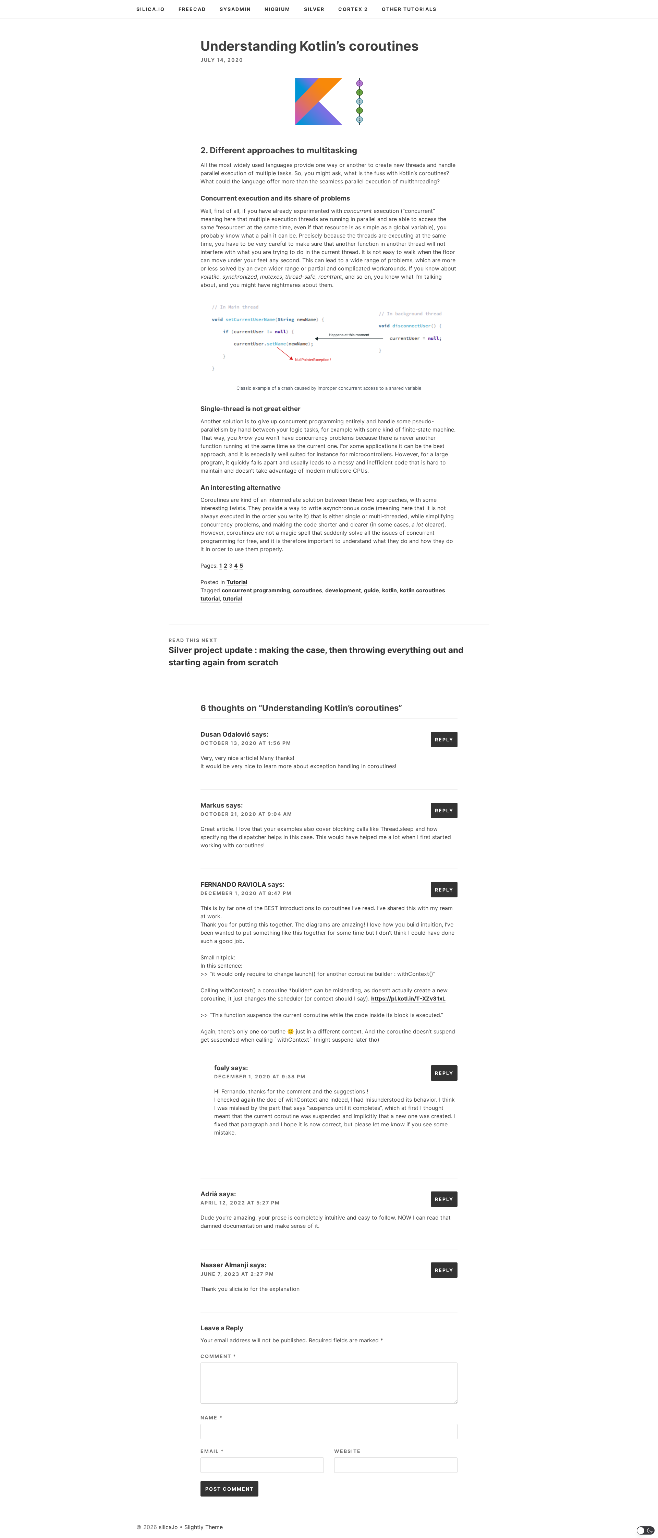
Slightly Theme (203, 1527)
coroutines (307, 590)
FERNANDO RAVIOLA (233, 884)
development (343, 590)
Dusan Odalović (225, 734)
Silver (314, 9)
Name (211, 1417)
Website (347, 1451)
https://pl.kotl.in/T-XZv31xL (408, 998)
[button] (646, 1530)
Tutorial (237, 582)
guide (371, 590)
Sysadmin (235, 9)
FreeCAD (192, 9)
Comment (218, 1356)
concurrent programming (256, 590)
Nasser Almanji (224, 1265)
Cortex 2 (353, 9)
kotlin (389, 590)
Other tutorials (409, 9)
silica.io (150, 9)
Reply (444, 739)
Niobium (277, 9)
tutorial (232, 598)
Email (212, 1451)
